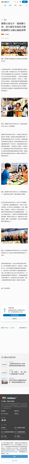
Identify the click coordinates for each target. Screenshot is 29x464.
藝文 (5, 5)
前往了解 (14, 460)
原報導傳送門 (23, 327)
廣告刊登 (16, 411)
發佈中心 (16, 413)
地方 (10, 5)
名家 (15, 5)
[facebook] (2, 420)
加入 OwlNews (4, 413)
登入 (25, 2)
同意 (14, 456)
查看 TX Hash (4, 328)
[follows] (15, 2)
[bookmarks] (18, 2)
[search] (27, 5)
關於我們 (3, 411)
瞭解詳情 (14, 318)
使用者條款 (15, 452)
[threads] (5, 420)
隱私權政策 (7, 452)
